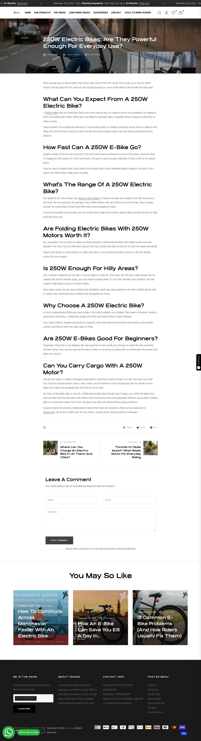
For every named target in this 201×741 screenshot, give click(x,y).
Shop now (127, 3)
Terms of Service (156, 703)
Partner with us (155, 712)
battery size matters (89, 198)
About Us (152, 685)
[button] (159, 13)
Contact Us (153, 689)
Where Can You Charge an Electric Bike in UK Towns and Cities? (76, 452)
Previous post (70, 442)
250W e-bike (51, 112)
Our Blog (152, 707)
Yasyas (68, 728)
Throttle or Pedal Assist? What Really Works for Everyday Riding (126, 452)
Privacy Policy (154, 694)
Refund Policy (154, 699)
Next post (133, 442)
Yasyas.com (49, 412)
